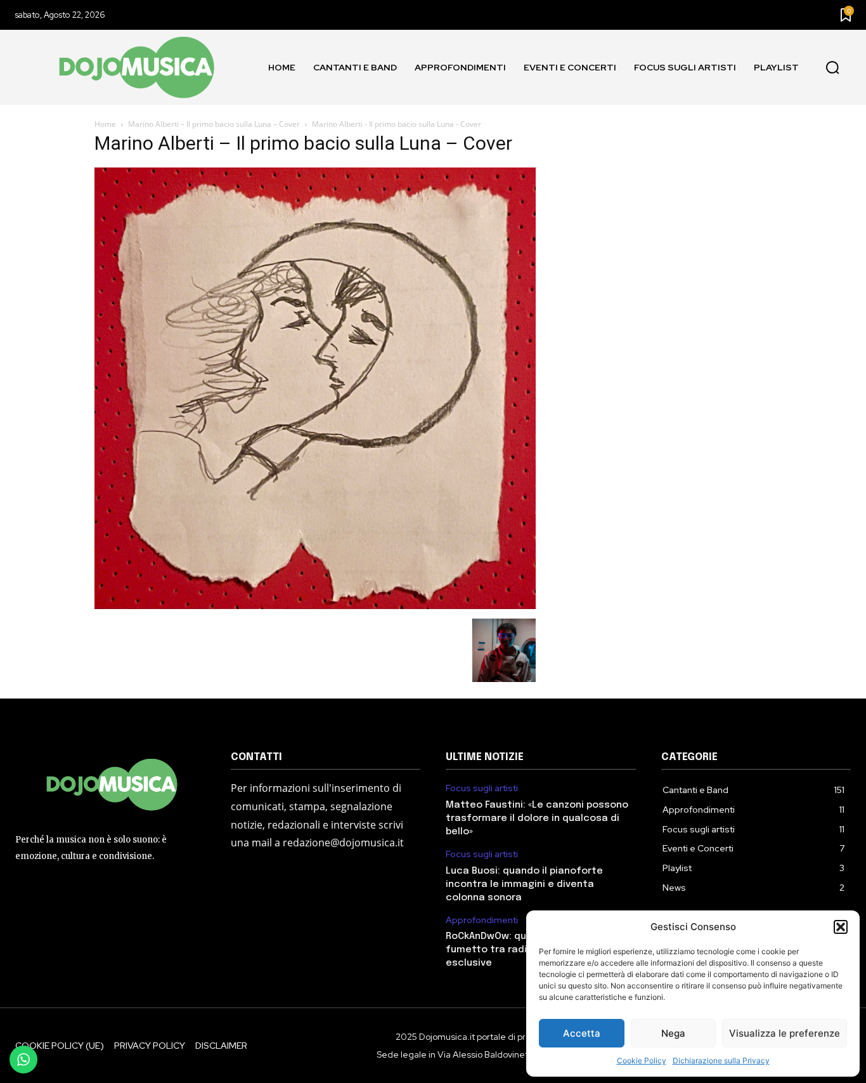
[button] (840, 927)
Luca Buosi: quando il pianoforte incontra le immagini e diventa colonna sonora (524, 884)
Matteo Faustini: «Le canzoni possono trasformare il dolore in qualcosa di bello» (537, 818)
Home (105, 124)
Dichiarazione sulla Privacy (721, 1060)
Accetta (581, 1033)
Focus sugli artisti (482, 788)
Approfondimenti (482, 920)
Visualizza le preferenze (784, 1033)
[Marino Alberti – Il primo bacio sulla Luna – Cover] (315, 605)
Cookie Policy (641, 1060)
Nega (673, 1033)
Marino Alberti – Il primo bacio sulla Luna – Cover (214, 124)
